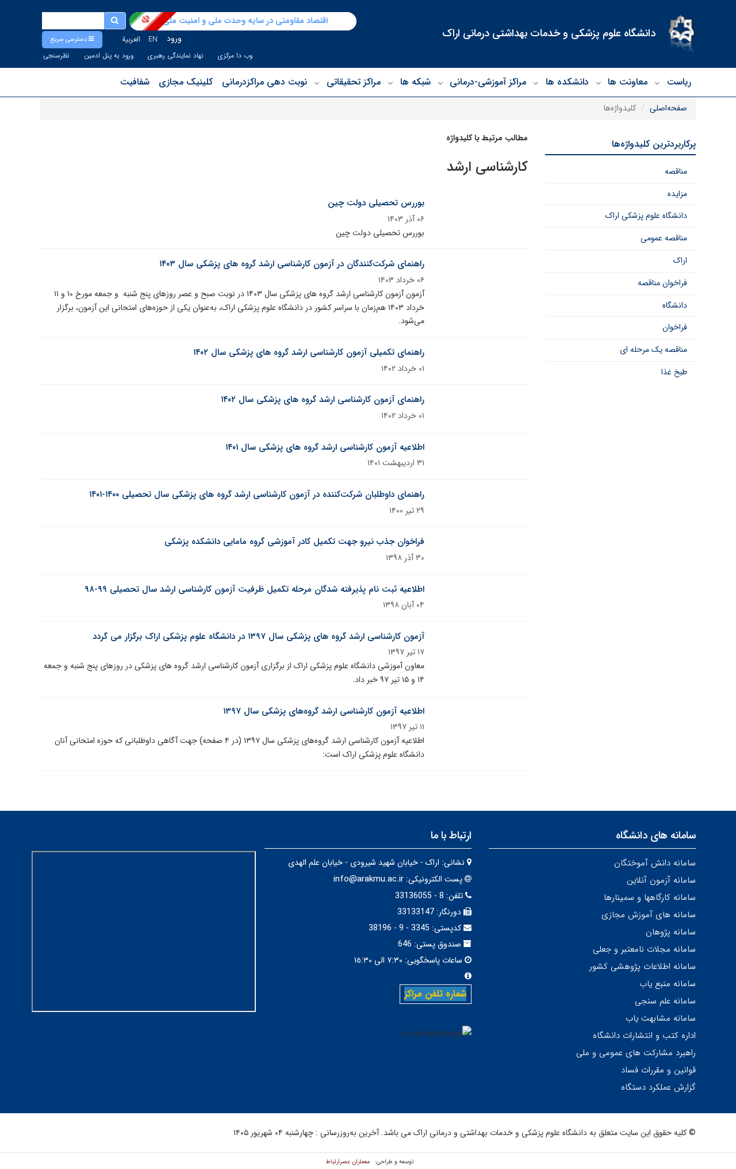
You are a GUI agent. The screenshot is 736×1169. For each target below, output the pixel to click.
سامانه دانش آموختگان (655, 863)
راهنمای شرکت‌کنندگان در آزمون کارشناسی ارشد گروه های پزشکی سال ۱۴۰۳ (291, 264)
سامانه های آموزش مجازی (648, 915)
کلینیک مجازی (186, 82)
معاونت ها (627, 82)
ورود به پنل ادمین (108, 56)
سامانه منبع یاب (667, 984)
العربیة (131, 39)
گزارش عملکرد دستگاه (658, 1087)
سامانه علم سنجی (665, 1001)
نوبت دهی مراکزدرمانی (264, 82)
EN (153, 39)
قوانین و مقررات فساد (658, 1070)
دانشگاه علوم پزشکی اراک (646, 215)
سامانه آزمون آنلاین (661, 880)
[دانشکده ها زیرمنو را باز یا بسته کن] (536, 83)
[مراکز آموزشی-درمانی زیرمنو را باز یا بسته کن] (440, 83)
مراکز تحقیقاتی (354, 82)
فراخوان (674, 327)
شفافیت (135, 82)
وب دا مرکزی (235, 56)
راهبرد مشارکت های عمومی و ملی (636, 1053)
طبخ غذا (674, 372)
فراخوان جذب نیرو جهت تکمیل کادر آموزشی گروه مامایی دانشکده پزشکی (294, 542)
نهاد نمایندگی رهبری (176, 56)
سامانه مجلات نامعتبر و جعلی (644, 949)
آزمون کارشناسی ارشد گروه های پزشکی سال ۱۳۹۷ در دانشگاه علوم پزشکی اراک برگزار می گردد (258, 636)
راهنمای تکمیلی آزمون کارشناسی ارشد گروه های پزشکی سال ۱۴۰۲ (308, 352)
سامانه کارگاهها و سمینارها (650, 897)
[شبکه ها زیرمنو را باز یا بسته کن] (390, 83)
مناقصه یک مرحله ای (653, 349)
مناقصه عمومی (664, 238)
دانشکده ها (567, 82)
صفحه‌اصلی (668, 108)
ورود (174, 38)
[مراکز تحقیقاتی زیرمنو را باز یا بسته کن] (317, 83)
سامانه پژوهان (671, 932)
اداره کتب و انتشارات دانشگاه (644, 1035)
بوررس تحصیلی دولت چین (376, 203)
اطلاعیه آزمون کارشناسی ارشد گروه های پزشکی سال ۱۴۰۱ (324, 447)
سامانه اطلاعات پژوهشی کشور (642, 966)
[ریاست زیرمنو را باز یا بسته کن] (657, 83)
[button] (72, 39)
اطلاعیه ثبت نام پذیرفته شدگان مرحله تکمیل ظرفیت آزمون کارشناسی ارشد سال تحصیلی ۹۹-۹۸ (254, 589)
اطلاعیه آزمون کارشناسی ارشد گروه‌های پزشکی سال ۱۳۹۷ (323, 711)
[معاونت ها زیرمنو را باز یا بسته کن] (598, 83)
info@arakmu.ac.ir (369, 879)
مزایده (677, 193)
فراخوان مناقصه (662, 283)
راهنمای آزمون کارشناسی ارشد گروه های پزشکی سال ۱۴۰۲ (322, 400)
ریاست (679, 82)
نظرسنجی (56, 56)
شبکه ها (415, 82)
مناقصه (676, 171)
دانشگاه (674, 305)
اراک (680, 260)
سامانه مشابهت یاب (661, 1018)
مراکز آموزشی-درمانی (488, 82)
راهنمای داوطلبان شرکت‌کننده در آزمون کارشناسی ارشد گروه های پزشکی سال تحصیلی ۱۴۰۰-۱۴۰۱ (256, 494)
